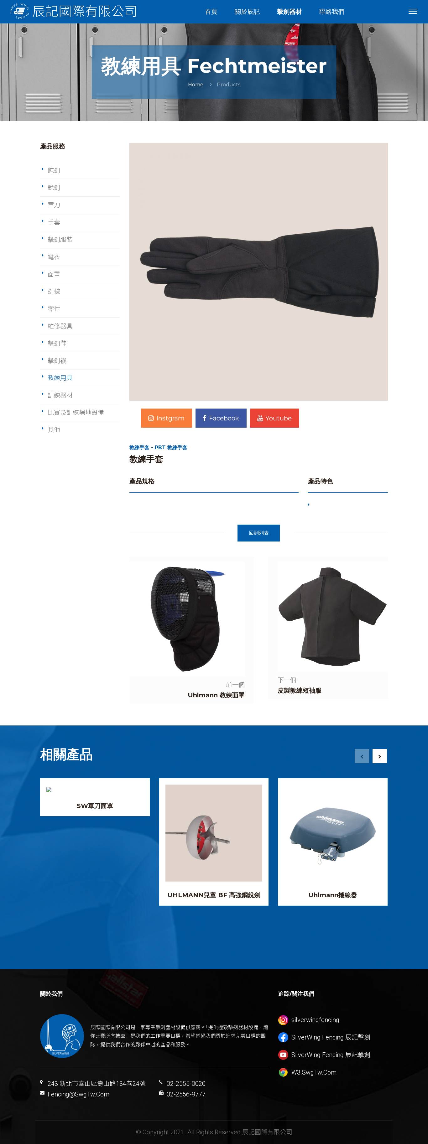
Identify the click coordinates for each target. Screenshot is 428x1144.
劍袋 (54, 291)
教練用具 (60, 378)
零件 (54, 309)
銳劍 (54, 187)
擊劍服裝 (60, 239)
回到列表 (259, 533)
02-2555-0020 (186, 1083)
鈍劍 (54, 170)
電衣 (54, 257)
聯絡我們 (331, 11)
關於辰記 (247, 11)
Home (195, 85)
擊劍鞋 (57, 343)
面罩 (54, 274)
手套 (54, 222)
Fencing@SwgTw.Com (78, 1094)
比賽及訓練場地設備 (76, 412)
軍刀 (54, 205)
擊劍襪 (57, 360)
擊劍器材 (289, 11)
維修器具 (60, 326)
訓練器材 (60, 395)
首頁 (211, 11)
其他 (54, 430)
